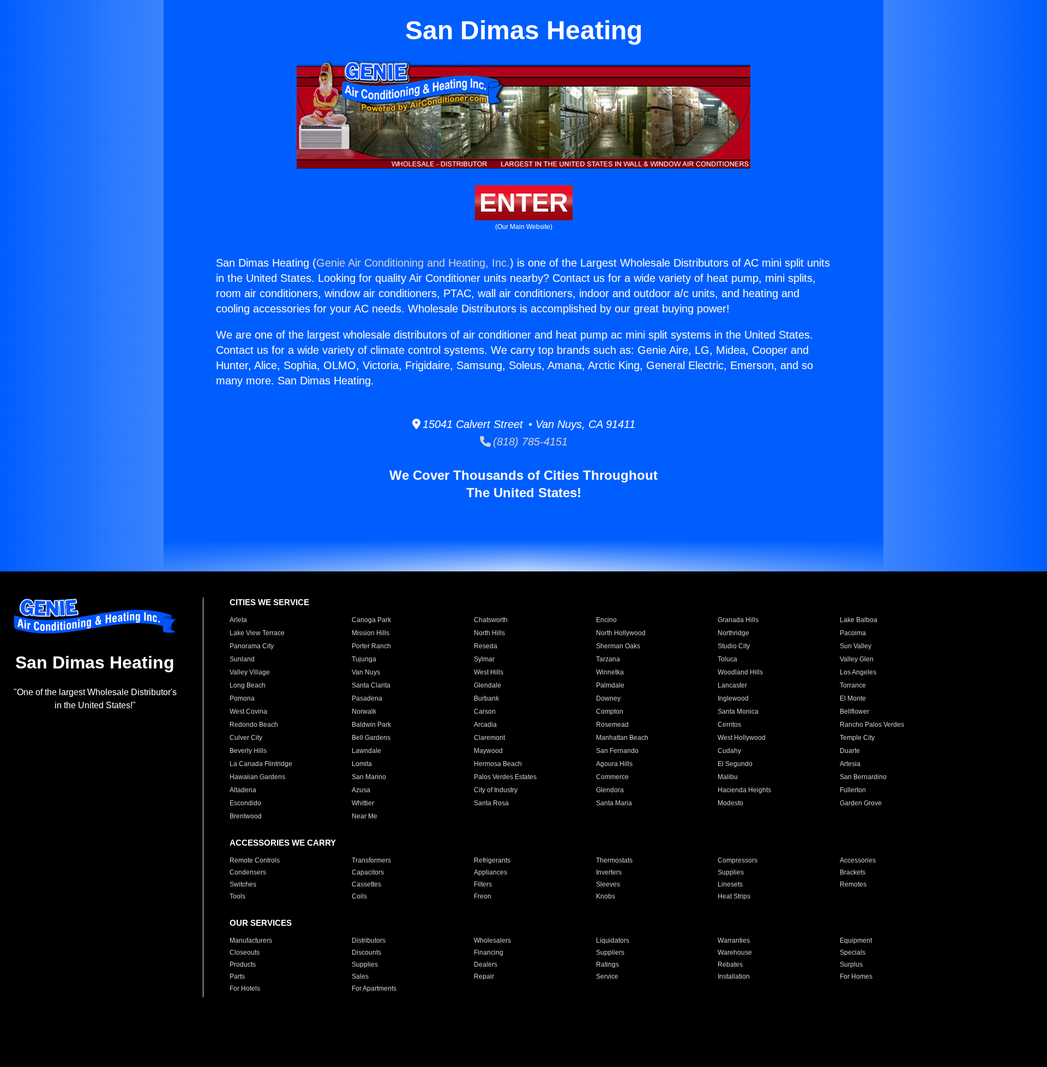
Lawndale (366, 751)
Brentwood (246, 816)
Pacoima (853, 633)
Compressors (737, 860)
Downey (608, 698)
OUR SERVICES (261, 922)
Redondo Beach (254, 724)
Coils (359, 896)
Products (243, 964)
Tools (237, 896)
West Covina (248, 711)
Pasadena (367, 698)
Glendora (610, 790)
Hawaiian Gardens (257, 777)
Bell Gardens (371, 738)
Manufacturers (251, 940)
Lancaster (732, 685)
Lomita (362, 764)
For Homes (856, 976)
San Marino (369, 777)
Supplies (731, 872)
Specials (852, 952)
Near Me (364, 816)
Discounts (366, 952)
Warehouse (735, 952)
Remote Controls (255, 860)
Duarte (850, 751)
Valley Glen (857, 659)
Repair (484, 976)
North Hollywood (621, 633)
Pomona (242, 698)
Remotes (853, 884)
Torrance (853, 685)
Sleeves (608, 884)
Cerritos (729, 724)
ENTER (523, 202)
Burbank (486, 698)
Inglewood (733, 698)
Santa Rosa (491, 803)
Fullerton (853, 790)
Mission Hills (370, 633)
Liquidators (612, 940)
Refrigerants (492, 860)
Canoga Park (371, 620)
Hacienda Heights (744, 790)
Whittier (363, 803)
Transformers (371, 860)
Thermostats (614, 860)
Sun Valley (855, 646)
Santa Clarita (371, 685)
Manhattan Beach (622, 738)
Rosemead (612, 724)
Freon (482, 896)
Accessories (858, 860)
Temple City (857, 738)
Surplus (851, 964)
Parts (237, 976)
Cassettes (366, 884)
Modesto (730, 803)
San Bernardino (863, 777)
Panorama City (252, 646)
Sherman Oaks (618, 646)
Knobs (605, 896)
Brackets (852, 872)
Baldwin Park (371, 724)
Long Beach (248, 685)
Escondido (245, 803)
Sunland (242, 659)
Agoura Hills (614, 764)
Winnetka (610, 672)
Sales (360, 976)
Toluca (727, 659)
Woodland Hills (740, 672)
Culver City (246, 738)
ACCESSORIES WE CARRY (283, 842)
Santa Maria (614, 803)
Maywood (488, 751)
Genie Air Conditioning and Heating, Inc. (413, 263)
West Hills (488, 672)
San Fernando (617, 751)
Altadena (243, 790)
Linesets (730, 884)
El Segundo (735, 764)
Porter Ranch (371, 646)
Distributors (369, 940)
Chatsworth (491, 620)
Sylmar (484, 659)
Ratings (607, 964)
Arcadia (485, 724)
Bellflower (854, 711)
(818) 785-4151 (529, 442)
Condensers (248, 872)
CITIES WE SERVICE (269, 602)
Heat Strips (734, 896)
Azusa (361, 790)
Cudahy (729, 751)
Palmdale (610, 685)
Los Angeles (858, 672)
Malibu (728, 777)
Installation (734, 976)
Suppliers (610, 952)
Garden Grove (861, 803)
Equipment (856, 940)
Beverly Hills (248, 751)
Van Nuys (366, 672)
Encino (606, 620)
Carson (485, 711)
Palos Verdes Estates (505, 777)
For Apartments (374, 988)
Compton (609, 711)
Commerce (612, 777)
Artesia (850, 764)
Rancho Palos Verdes (872, 724)
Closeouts (245, 952)
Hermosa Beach (498, 764)
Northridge (733, 633)
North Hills (489, 633)
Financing (488, 952)
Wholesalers (492, 940)
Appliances (490, 872)
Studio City (734, 646)
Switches (243, 884)
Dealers (485, 964)
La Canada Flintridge (261, 764)
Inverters (609, 872)
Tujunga (364, 659)
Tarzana (608, 659)
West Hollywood (742, 738)
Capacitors (368, 872)
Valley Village (250, 672)
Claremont (489, 738)
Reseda (485, 646)
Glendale (487, 685)
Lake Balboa (858, 620)
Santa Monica (738, 711)
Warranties (734, 940)
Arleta (238, 620)
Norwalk (364, 711)
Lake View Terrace (257, 633)
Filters (483, 884)
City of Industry (496, 790)
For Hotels (245, 988)
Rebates (730, 964)
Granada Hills (738, 620)
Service (607, 976)
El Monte (853, 698)
